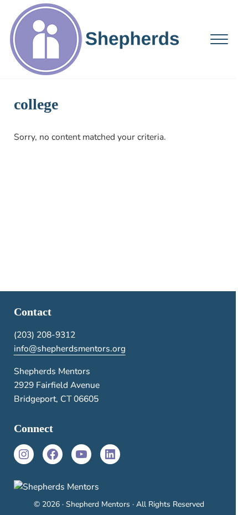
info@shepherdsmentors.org (70, 349)
